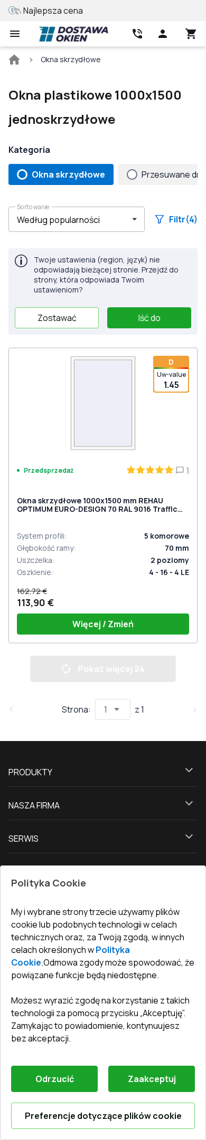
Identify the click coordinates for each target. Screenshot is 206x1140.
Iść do (149, 318)
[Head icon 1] (162, 33)
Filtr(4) (183, 219)
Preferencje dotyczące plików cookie (103, 1116)
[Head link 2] (137, 33)
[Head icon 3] (191, 33)
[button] (76, 219)
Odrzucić (54, 1079)
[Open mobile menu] (14, 33)
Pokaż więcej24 (111, 669)
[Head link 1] (73, 33)
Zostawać (57, 318)
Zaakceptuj (152, 1079)
